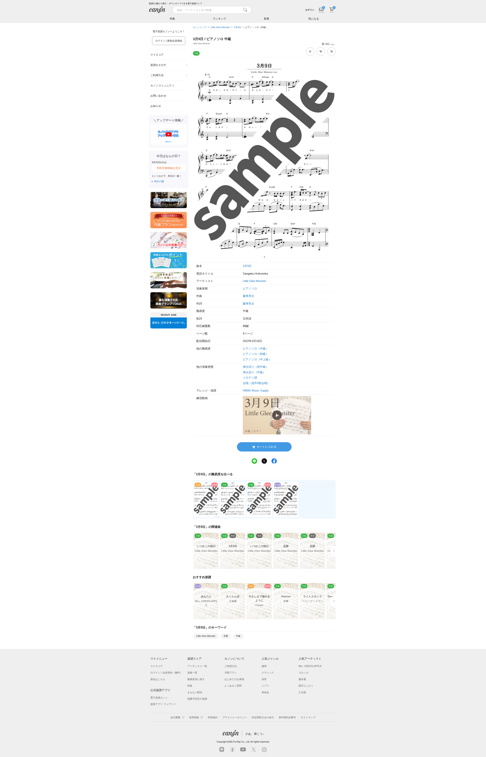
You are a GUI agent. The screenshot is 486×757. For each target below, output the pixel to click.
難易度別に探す (196, 679)
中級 (238, 636)
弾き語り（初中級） (255, 366)
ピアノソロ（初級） (255, 353)
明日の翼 (159, 181)
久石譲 (302, 692)
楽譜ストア (194, 658)
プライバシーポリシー (234, 717)
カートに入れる (267, 446)
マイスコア (157, 54)
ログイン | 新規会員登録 (168, 40)
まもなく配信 (194, 692)
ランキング (219, 18)
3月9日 (237, 27)
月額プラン (230, 672)
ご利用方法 (157, 75)
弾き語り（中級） (254, 372)
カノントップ (200, 27)
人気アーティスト (310, 658)
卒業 (225, 636)
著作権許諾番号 (287, 717)
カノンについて (234, 658)
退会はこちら (157, 679)
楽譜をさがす (158, 64)
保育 (264, 679)
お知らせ (155, 105)
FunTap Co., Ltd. (241, 741)
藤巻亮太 (248, 296)
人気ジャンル (270, 658)
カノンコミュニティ (162, 85)
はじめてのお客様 (234, 679)
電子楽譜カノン (159, 697)
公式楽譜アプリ (160, 690)
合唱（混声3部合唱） (256, 383)
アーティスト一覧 (197, 666)
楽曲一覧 (192, 672)
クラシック (268, 672)
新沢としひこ (306, 685)
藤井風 (302, 679)
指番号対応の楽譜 (197, 698)
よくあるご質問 (233, 685)
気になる (313, 18)
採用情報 (194, 717)
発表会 (265, 692)
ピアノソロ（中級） (255, 348)
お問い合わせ (158, 95)
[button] (310, 51)
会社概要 (175, 717)
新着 (266, 18)
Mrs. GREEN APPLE (310, 666)
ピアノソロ (250, 288)
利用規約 (213, 717)
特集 (172, 18)
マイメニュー (158, 658)
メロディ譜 (250, 377)
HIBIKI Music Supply (256, 390)
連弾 (264, 666)
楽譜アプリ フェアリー (163, 704)
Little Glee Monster (220, 27)
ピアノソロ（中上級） (257, 359)
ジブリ (265, 685)
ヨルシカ (303, 672)
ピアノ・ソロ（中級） (256, 27)
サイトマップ (308, 717)
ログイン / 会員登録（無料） (166, 672)
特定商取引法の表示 (263, 717)
